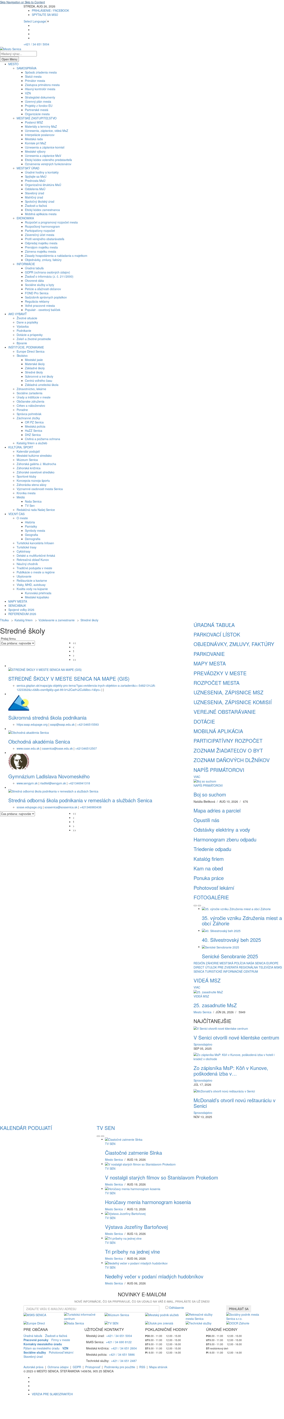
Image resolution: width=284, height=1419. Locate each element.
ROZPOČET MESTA (217, 682)
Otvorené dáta (34, 280)
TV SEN (106, 1127)
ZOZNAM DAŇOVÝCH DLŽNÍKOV (232, 760)
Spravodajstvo (203, 1044)
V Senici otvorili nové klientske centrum (236, 1037)
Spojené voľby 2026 (21, 610)
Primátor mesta (35, 81)
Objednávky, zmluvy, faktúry (43, 260)
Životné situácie (27, 318)
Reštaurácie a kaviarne (32, 580)
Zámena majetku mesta (40, 251)
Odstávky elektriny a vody (222, 829)
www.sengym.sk (27, 783)
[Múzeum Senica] (117, 1314)
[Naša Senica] (74, 1323)
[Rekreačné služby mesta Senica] (203, 1316)
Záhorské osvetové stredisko (35, 472)
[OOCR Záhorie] (237, 1323)
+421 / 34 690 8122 (119, 1342)
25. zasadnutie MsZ (215, 1005)
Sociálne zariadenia (29, 393)
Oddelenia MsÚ (35, 189)
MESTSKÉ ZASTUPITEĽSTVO (37, 118)
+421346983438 (90, 807)
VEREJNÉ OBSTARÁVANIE (225, 711)
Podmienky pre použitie (119, 1367)
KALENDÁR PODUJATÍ (26, 1127)
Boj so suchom (210, 794)
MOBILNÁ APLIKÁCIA (218, 731)
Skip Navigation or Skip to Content (22, 2)
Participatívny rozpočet (40, 230)
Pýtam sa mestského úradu (41, 1348)
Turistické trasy (26, 547)
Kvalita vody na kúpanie (32, 589)
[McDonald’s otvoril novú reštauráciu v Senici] (224, 1091)
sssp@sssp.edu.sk (62, 724)
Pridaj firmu (8, 638)
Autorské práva (33, 1367)
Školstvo (22, 355)
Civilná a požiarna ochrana (42, 439)
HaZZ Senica (33, 430)
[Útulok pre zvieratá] (159, 1323)
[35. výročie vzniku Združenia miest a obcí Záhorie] (236, 908)
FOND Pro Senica (36, 293)
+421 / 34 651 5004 (36, 44)
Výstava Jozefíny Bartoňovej (136, 1226)
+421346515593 (88, 724)
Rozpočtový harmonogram (42, 226)
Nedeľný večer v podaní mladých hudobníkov (154, 1276)
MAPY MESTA (17, 601)
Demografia (32, 539)
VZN (28, 93)
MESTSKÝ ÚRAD (28, 168)
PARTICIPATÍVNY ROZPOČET (228, 740)
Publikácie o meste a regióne (36, 572)
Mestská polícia (35, 426)
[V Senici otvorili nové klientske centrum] (221, 1028)
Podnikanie (24, 330)
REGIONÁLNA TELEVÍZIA (256, 967)
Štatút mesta (33, 76)
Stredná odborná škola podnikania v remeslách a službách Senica (80, 800)
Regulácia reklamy (37, 301)
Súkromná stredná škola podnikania (47, 717)
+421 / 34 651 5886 (122, 1354)
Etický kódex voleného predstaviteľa (48, 160)
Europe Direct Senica (30, 351)
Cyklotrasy (23, 551)
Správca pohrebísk (29, 414)
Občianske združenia (30, 401)
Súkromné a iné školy (39, 376)
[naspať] (195, 905)
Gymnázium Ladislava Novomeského (49, 776)
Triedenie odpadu (212, 848)
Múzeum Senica (27, 460)
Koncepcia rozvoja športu (33, 480)
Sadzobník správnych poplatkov (46, 297)
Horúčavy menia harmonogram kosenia (148, 1202)
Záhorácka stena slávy (31, 485)
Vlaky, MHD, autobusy (31, 585)
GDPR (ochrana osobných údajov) (47, 272)
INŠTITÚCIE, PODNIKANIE (26, 347)
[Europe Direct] (34, 1323)
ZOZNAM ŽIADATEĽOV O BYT (228, 750)
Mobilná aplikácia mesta (41, 214)
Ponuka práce (209, 877)
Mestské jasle (34, 360)
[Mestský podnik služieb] (162, 1314)
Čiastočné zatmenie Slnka (133, 1152)
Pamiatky (31, 526)
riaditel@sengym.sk (53, 783)
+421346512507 (86, 748)
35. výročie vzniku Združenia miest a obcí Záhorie (242, 920)
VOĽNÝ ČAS (16, 514)
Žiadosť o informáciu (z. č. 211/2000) (49, 276)
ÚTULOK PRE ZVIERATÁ (221, 967)
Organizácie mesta (37, 114)
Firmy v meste (60, 1340)
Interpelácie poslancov (39, 135)
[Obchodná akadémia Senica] (28, 732)
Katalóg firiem (24, 620)
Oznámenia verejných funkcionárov (48, 164)
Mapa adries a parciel (217, 810)
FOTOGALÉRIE (211, 897)
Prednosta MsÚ (35, 180)
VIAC (197, 777)
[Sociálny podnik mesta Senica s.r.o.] (243, 1316)
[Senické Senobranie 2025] (220, 947)
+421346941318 (79, 783)
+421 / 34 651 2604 (124, 1348)
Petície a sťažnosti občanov (43, 289)
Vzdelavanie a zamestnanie (56, 620)
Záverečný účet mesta (39, 235)
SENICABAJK (17, 605)
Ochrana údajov (58, 1367)
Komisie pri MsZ (35, 143)
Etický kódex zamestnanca (42, 210)
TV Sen (30, 505)
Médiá (21, 497)
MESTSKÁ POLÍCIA (233, 963)
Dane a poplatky (27, 322)
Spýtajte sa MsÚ (35, 176)
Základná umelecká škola (41, 385)
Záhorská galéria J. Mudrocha (36, 464)
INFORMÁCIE (26, 264)
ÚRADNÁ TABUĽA (214, 624)
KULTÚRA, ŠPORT (20, 447)
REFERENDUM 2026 (22, 614)
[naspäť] (98, 1136)
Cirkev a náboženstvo (31, 405)
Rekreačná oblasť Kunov (33, 560)
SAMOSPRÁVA (26, 68)
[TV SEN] (111, 1323)
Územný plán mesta (38, 101)
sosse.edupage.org (29, 807)
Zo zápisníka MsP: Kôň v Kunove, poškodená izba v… (231, 1070)
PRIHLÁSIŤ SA (238, 1309)
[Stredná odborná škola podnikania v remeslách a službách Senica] (53, 791)
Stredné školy (34, 372)
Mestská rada (34, 139)
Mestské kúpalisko (37, 597)
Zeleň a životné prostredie (34, 339)
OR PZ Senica (34, 422)
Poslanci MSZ (34, 122)
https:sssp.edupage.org (32, 724)
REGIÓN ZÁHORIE (206, 963)
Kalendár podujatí (28, 451)
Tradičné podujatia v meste (34, 568)
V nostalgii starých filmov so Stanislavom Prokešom (161, 1177)
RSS (142, 1367)
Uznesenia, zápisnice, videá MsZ (46, 131)
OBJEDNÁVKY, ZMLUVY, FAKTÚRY (234, 644)
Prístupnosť (92, 1367)
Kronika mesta (26, 493)
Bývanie (22, 343)
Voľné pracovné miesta (40, 305)
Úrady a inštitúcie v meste (34, 397)
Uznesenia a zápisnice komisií (44, 147)
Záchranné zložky (28, 418)
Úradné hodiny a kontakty (42, 172)
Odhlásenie (176, 1307)
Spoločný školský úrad (39, 201)
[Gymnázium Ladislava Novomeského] (18, 761)
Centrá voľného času (38, 380)
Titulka (4, 620)
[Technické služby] (198, 1323)
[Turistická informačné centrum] (81, 1316)
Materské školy (35, 364)
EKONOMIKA (25, 218)
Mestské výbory (35, 151)
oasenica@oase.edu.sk (57, 748)
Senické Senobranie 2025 (230, 956)
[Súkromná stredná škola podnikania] (18, 702)
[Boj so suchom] (205, 781)
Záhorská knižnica (29, 468)
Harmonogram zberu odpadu (225, 839)
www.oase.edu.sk (28, 748)
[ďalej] (199, 905)
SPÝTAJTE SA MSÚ (45, 14)
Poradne (22, 410)
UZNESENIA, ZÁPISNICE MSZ (228, 692)
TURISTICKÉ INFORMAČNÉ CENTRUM (231, 971)
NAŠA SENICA (255, 963)
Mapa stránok (158, 1367)
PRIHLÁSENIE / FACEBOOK (50, 10)
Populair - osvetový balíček (42, 310)
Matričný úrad (34, 197)
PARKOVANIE (209, 653)
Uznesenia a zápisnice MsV (43, 156)
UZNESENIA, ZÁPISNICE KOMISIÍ (233, 702)
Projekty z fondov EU (38, 106)
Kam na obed (208, 868)
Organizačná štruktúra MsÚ (43, 185)
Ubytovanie (24, 576)
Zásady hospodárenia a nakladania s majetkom (56, 255)
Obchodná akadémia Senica (39, 741)
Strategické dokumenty (40, 97)
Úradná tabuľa (34, 268)
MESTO (13, 64)
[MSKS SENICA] (34, 1314)
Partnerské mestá (36, 110)
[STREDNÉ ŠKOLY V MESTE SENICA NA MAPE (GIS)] (45, 669)
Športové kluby (26, 476)
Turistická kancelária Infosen (35, 543)
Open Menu (9, 59)
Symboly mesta (35, 530)
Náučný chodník (27, 564)
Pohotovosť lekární (214, 887)
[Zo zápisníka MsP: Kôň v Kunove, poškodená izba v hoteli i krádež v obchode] (239, 1056)
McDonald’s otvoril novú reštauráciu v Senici (234, 1102)
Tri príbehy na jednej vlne (132, 1251)
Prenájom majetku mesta (41, 247)
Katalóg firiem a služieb (32, 443)
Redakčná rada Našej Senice (36, 510)
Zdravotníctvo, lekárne (31, 389)
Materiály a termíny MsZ (41, 126)
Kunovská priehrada (38, 593)
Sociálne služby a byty (39, 285)
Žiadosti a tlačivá (36, 205)
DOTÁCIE (204, 721)
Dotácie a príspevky (30, 335)
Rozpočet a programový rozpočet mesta (51, 222)
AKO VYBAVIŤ (17, 314)
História (30, 522)
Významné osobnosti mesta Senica (40, 489)
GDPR (77, 1367)
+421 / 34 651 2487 (124, 1361)
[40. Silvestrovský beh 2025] (221, 930)
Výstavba (23, 326)
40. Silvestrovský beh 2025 (231, 939)
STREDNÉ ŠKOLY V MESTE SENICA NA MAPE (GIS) (69, 678)
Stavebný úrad (34, 193)
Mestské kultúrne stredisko (34, 455)
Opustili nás (206, 820)
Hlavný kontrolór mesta (40, 89)
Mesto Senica (202, 1012)
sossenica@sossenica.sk (60, 807)
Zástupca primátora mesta (42, 85)
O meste (22, 518)
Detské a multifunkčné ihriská (36, 555)
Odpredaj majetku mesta (41, 243)
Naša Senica (33, 501)
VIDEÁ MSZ (207, 980)
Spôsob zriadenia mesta (41, 72)
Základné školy (35, 368)
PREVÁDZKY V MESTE (220, 673)
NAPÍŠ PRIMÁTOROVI (219, 769)
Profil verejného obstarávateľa (44, 239)
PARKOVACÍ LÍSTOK (217, 634)
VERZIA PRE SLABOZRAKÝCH (52, 1394)
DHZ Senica (33, 435)
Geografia (31, 535)
